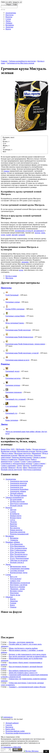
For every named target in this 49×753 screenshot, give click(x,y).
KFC (13, 449)
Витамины (9, 25)
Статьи (8, 19)
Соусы (12, 520)
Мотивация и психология (20, 583)
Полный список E (17, 562)
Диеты (8, 21)
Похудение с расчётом (18, 585)
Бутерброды (14, 514)
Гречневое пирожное (13, 392)
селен (3, 235)
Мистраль (9, 278)
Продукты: (6, 288)
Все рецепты (15, 528)
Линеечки (9, 27)
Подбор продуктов (17, 501)
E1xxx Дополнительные (19, 558)
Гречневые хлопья (12, 302)
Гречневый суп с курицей (15, 399)
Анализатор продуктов (19, 481)
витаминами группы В (24, 231)
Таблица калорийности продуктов (22, 61)
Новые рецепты (16, 530)
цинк (43, 233)
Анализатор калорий (18, 485)
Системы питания (17, 570)
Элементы (14, 540)
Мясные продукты (25, 455)
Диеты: (4, 424)
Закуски (13, 510)
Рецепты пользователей (19, 534)
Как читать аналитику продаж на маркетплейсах (28, 656)
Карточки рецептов (17, 532)
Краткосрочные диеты (18, 572)
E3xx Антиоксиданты (18, 548)
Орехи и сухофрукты (9, 459)
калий (8, 235)
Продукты (9, 15)
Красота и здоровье (17, 587)
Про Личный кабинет (18, 495)
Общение (9, 597)
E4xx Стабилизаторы (18, 550)
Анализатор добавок (18, 491)
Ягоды (19, 467)
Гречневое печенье (12, 385)
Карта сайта (10, 729)
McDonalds (20, 449)
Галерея (13, 603)
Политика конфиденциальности (17, 733)
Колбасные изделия (8, 451)
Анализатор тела (16, 487)
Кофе (15, 4)
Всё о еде (13, 577)
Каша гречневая (11, 420)
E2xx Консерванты (17, 546)
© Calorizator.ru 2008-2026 (11, 747)
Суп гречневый (11, 406)
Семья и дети (15, 581)
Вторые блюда (15, 518)
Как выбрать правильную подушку (22, 671)
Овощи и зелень (39, 457)
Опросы (13, 607)
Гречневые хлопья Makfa (15, 316)
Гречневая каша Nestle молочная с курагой (22, 353)
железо (37, 233)
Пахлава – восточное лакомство (21, 642)
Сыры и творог (39, 463)
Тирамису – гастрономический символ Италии (27, 687)
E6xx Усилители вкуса (18, 554)
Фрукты (26, 465)
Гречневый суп (11, 413)
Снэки (23, 461)
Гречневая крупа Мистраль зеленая (20, 63)
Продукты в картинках (32, 469)
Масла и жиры (7, 453)
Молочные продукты (22, 453)
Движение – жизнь (17, 589)
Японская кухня (34, 467)
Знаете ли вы (15, 595)
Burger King (5, 449)
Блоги (12, 605)
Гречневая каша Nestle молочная (18, 330)
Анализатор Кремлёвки (19, 489)
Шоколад (11, 467)
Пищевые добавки (12, 542)
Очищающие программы (19, 568)
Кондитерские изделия (26, 451)
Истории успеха (16, 591)
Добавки (8, 23)
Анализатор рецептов (18, 483)
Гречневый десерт (12, 371)
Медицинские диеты (18, 566)
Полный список (16, 505)
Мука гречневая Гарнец (14, 323)
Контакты (9, 727)
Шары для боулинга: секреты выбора (23, 648)
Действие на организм (18, 560)
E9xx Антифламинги (18, 556)
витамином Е (39, 231)
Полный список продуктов (11, 469)
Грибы (28, 449)
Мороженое (36, 453)
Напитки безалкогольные (22, 457)
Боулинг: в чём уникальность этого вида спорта (27, 654)
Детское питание (38, 449)
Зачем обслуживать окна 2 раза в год (23, 673)
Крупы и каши (11, 276)
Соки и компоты (33, 461)
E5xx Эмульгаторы (17, 552)
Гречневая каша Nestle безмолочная (19, 337)
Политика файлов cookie (15, 731)
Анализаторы (10, 13)
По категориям (16, 499)
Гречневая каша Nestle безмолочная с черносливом (25, 344)
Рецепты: (5, 364)
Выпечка (13, 524)
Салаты (16, 461)
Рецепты (8, 17)
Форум (8, 4)
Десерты (13, 522)
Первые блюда (24, 459)
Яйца (25, 467)
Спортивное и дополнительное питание (16, 463)
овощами (25, 262)
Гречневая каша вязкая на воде (17, 360)
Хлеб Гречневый (11, 295)
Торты (19, 465)
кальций (21, 235)
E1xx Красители (16, 544)
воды (21, 270)
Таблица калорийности (14, 497)
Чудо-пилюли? (15, 579)
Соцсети (8, 725)
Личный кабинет (16, 493)
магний (15, 235)
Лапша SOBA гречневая (14, 309)
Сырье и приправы (8, 465)
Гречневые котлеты (13, 378)
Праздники (14, 593)
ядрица (6, 171)
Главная (4, 61)
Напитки (13, 526)
